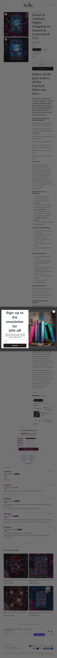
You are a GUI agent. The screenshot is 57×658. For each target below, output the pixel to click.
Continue (15, 345)
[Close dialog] (54, 311)
